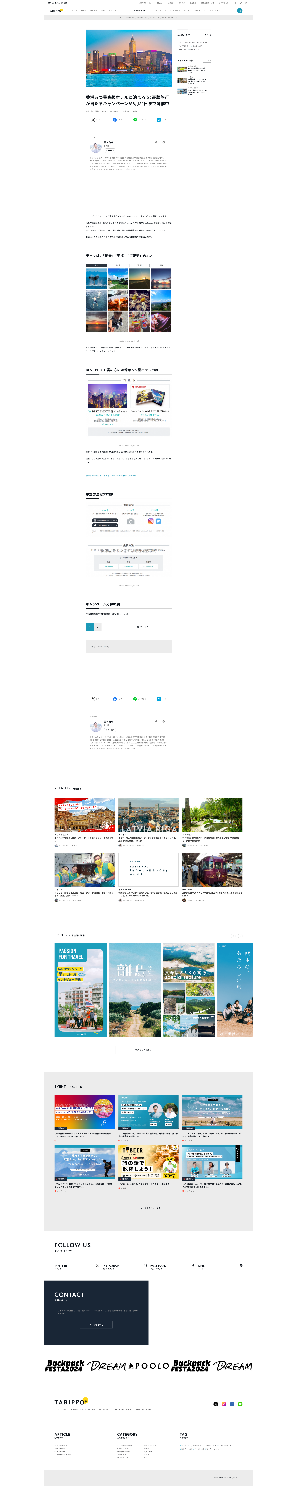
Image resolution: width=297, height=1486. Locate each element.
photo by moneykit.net (129, 341)
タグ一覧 (208, 35)
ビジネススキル (123, 1448)
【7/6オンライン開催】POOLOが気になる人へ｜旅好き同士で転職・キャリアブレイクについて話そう (84, 1185)
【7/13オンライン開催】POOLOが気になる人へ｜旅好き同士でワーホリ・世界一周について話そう (211, 1135)
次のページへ (143, 626)
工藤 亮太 (74, 845)
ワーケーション (194, 49)
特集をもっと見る (143, 1049)
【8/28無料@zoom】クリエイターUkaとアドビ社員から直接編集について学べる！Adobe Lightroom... (84, 1135)
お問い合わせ (224, 3)
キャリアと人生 (200, 10)
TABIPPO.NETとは (145, 3)
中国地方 (191, 77)
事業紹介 (171, 3)
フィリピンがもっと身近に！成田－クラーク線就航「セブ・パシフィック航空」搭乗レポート (84, 894)
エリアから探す (193, 66)
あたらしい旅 (197, 46)
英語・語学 (148, 1451)
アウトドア (121, 1454)
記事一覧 (93, 10)
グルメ (186, 10)
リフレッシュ (156, 10)
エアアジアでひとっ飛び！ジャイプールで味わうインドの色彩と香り (84, 839)
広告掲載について (207, 3)
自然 (146, 1457)
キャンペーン (97, 647)
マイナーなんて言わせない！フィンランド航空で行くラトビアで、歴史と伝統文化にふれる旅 (147, 839)
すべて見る (207, 60)
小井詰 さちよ (140, 845)
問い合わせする (96, 1325)
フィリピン (187, 834)
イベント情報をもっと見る (148, 1208)
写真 (107, 647)
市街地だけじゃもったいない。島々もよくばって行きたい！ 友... (197, 81)
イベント (112, 10)
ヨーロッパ (183, 49)
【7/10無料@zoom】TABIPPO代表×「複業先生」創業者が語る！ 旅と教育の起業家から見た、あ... (148, 1135)
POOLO (182, 3)
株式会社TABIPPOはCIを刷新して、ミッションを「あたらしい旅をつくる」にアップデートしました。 (148, 894)
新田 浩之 (201, 900)
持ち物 (146, 1448)
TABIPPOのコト (184, 46)
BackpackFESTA (123, 1451)
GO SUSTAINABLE (172, 10)
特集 (103, 10)
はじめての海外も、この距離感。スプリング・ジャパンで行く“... (197, 70)
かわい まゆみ (203, 845)
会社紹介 (160, 3)
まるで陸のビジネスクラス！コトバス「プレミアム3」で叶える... (197, 92)
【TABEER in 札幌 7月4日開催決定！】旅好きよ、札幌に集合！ (144, 1184)
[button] (240, 936)
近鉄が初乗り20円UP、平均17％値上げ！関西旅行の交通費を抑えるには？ (212, 894)
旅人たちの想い (125, 889)
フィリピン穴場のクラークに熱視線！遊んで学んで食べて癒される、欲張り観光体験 (210, 839)
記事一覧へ (110, 150)
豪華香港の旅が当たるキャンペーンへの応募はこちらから (111, 475)
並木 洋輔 (108, 142)
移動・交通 (187, 889)
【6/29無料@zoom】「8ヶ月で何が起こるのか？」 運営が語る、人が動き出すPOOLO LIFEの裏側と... (212, 1185)
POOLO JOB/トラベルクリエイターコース (194, 43)
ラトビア (122, 834)
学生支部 (193, 3)
